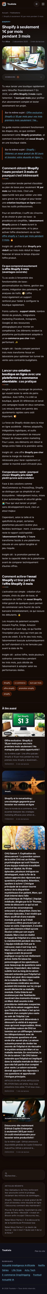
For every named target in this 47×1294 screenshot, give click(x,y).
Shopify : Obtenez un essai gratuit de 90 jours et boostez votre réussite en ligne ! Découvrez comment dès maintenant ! (23, 1203)
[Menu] (43, 4)
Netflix (41, 1265)
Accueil (5, 13)
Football (37, 1275)
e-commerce (20, 683)
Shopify (6, 22)
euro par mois (35, 683)
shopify (7, 694)
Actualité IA (8, 1279)
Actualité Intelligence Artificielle (18, 1265)
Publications (15, 13)
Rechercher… (11, 1176)
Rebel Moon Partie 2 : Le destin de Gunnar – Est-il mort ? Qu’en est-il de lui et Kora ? (23, 1230)
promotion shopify (26, 688)
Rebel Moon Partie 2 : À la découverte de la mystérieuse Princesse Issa (22, 1221)
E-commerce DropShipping (16, 1275)
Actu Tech (30, 1270)
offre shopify (9, 688)
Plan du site (40, 1251)
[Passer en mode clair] (36, 4)
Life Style (17, 1270)
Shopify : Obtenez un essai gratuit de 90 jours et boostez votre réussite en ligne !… (24, 153)
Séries (5, 1270)
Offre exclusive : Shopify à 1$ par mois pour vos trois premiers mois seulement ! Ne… (24, 116)
